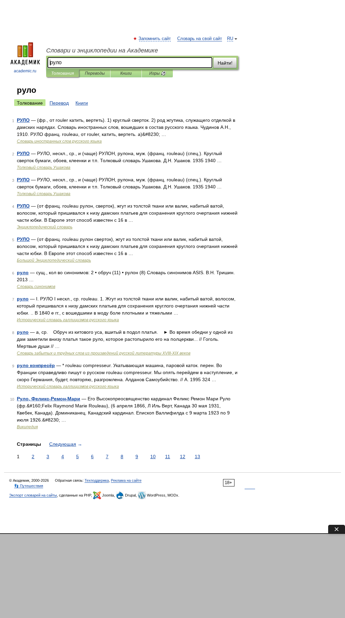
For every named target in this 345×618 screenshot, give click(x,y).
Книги (126, 73)
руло (23, 272)
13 (197, 456)
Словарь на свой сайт (199, 38)
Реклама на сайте (126, 480)
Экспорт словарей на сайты (33, 495)
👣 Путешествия (28, 486)
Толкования (62, 73)
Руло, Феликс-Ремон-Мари (48, 398)
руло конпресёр (36, 365)
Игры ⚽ (157, 73)
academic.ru (25, 71)
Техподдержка (97, 480)
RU (230, 38)
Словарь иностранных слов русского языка (59, 141)
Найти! (225, 63)
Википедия (27, 427)
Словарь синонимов (36, 286)
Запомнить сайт (155, 38)
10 (153, 456)
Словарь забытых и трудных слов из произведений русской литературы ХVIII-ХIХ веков (103, 353)
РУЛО (23, 120)
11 (167, 456)
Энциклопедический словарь (44, 227)
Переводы (95, 73)
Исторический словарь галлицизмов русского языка (68, 320)
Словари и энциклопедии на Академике (102, 50)
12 (182, 456)
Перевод (59, 103)
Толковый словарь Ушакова (43, 167)
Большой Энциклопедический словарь (54, 260)
